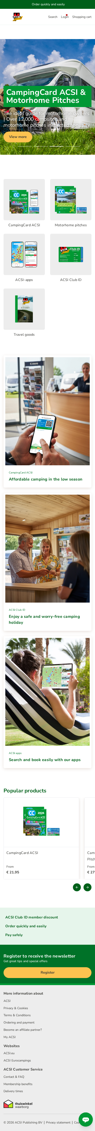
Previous (77, 887)
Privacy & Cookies (16, 1008)
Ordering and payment (19, 1022)
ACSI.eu (9, 1053)
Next (87, 887)
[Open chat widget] (86, 1119)
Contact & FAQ (14, 1077)
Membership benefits (18, 1084)
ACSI (7, 1001)
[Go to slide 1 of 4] (25, 146)
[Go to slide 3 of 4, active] (56, 146)
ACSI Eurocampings (17, 1060)
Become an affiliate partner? (23, 1030)
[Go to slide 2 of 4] (41, 146)
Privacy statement (58, 1122)
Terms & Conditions (17, 1015)
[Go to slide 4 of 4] (72, 146)
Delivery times (13, 1091)
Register (48, 972)
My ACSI (10, 1037)
